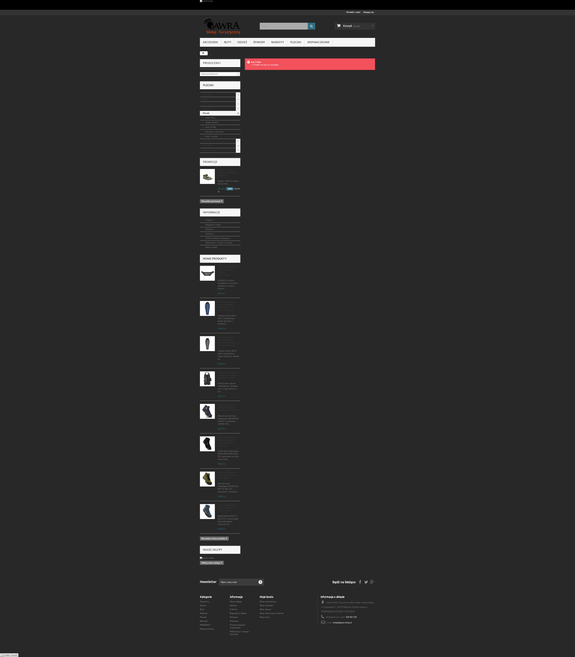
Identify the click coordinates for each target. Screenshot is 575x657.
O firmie (208, 220)
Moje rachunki (266, 605)
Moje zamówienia (268, 602)
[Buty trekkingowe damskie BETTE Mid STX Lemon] (207, 479)
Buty (227, 42)
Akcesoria (210, 42)
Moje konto (266, 596)
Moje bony (265, 617)
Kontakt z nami (353, 12)
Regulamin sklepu (213, 225)
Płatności (209, 234)
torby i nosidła (211, 136)
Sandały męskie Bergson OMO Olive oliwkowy (228, 173)
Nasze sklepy (211, 247)
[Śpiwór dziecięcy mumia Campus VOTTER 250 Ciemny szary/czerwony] (207, 343)
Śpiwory (259, 42)
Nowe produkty (215, 258)
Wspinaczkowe (318, 42)
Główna (233, 605)
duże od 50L (210, 127)
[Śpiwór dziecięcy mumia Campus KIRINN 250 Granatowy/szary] (207, 308)
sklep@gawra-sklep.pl (342, 622)
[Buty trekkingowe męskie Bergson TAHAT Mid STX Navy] (207, 411)
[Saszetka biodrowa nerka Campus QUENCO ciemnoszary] (207, 273)
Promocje (210, 162)
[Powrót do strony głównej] (203, 53)
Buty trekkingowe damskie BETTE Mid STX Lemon (228, 475)
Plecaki (295, 42)
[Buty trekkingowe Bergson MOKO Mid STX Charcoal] (207, 443)
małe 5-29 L (210, 118)
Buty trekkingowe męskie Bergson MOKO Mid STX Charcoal (227, 441)
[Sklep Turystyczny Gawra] (227, 26)
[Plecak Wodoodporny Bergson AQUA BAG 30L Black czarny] (207, 378)
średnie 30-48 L (212, 122)
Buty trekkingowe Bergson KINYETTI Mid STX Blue (227, 508)
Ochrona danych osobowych (217, 238)
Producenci (212, 63)
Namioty (277, 42)
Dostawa (209, 229)
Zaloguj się (368, 12)
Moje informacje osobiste (271, 613)
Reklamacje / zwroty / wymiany (219, 243)
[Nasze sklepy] (220, 558)
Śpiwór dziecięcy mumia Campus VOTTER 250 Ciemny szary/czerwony (228, 341)
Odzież (242, 42)
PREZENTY (208, 146)
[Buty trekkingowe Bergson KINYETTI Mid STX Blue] (207, 511)
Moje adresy (265, 609)
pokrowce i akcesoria (214, 132)
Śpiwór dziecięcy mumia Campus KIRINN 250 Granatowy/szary (226, 306)
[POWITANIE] (287, 5)
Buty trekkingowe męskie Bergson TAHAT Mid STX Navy (228, 407)
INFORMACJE (211, 212)
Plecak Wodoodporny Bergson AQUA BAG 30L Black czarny (229, 375)
